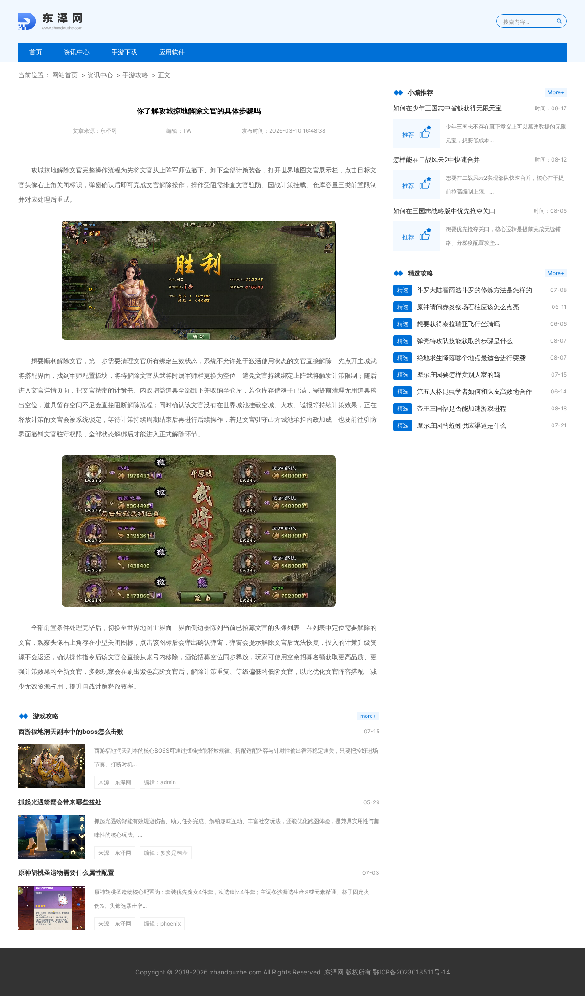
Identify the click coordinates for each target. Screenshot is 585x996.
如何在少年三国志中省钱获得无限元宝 (447, 108)
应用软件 (172, 52)
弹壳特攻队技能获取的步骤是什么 (465, 341)
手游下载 (124, 52)
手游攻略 (135, 75)
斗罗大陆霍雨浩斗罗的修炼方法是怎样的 (474, 290)
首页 (35, 52)
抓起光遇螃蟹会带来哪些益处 (59, 802)
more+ (368, 715)
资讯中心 (77, 52)
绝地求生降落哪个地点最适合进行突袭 (471, 357)
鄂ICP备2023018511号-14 (411, 972)
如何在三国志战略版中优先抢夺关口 (444, 211)
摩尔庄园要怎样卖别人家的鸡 (458, 374)
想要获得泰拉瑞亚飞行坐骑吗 (458, 324)
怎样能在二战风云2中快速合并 (436, 159)
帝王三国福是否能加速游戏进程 (461, 408)
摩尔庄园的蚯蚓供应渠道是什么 (461, 425)
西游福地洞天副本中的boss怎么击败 (70, 731)
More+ (556, 92)
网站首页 (65, 75)
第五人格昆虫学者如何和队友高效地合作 (474, 391)
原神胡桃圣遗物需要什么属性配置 (66, 872)
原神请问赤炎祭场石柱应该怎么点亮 (468, 307)
